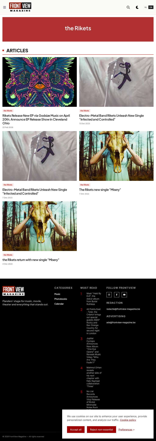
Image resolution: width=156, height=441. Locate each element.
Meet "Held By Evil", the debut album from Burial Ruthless (94, 298)
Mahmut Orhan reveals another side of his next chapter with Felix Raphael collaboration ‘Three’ (94, 377)
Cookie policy (128, 419)
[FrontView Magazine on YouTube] (124, 294)
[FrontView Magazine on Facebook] (116, 294)
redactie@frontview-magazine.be (123, 309)
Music (57, 294)
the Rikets (8, 111)
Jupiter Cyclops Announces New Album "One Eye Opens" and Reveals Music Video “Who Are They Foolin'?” (94, 350)
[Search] (128, 7)
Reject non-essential (101, 429)
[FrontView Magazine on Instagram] (109, 294)
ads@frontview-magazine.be (120, 322)
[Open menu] (4, 7)
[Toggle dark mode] (137, 7)
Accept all (76, 429)
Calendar (59, 303)
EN (151, 7)
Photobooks (60, 298)
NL (146, 7)
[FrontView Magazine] (13, 291)
